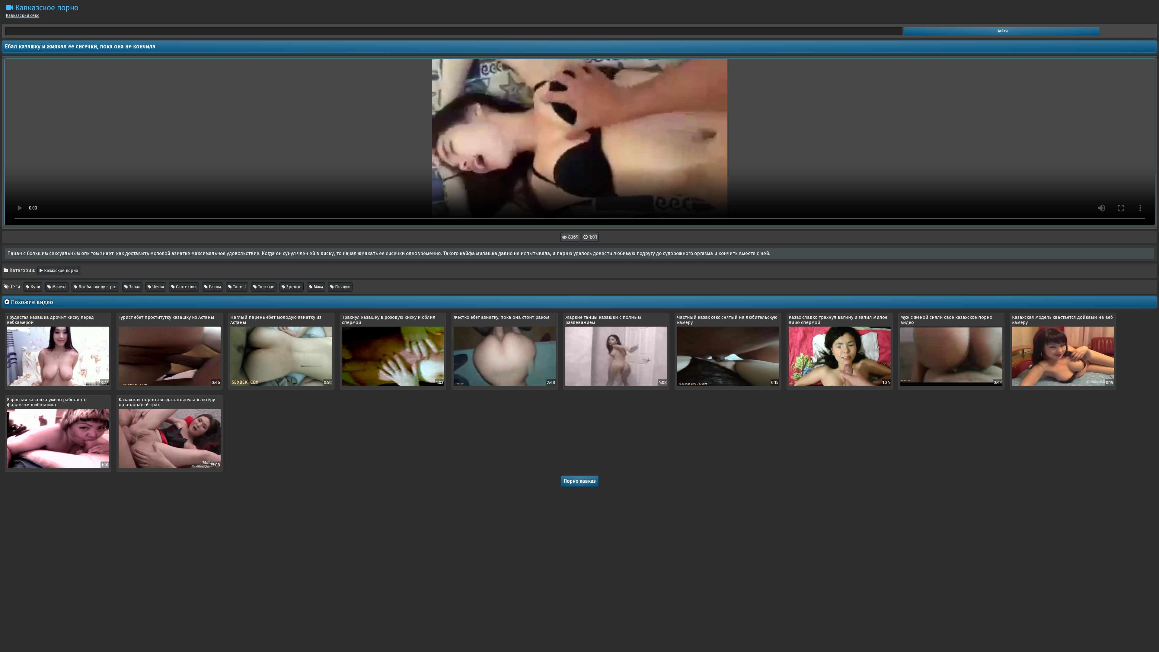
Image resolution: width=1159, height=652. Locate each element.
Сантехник (186, 286)
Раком (214, 286)
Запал (134, 286)
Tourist (239, 286)
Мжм (317, 286)
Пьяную (342, 286)
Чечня (157, 286)
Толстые (265, 286)
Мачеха (58, 286)
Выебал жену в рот (97, 286)
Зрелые (293, 286)
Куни (34, 286)
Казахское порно (60, 270)
